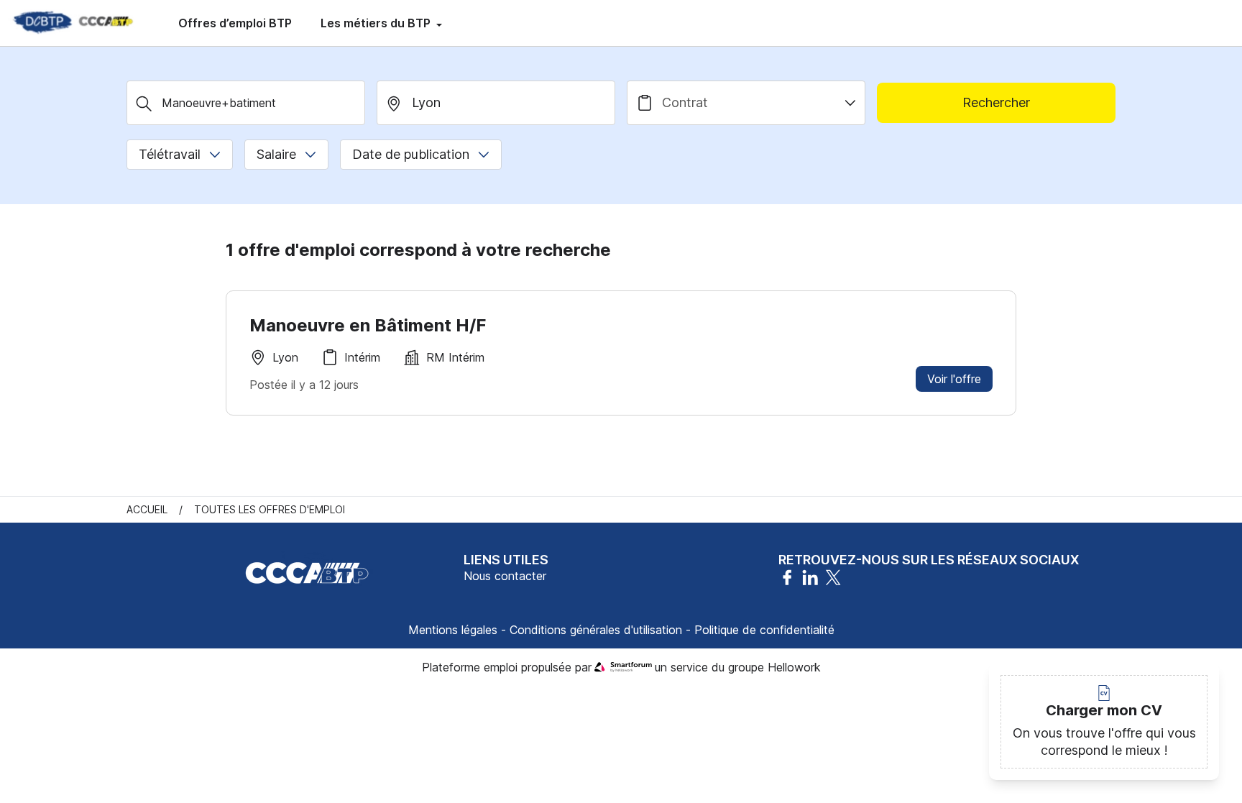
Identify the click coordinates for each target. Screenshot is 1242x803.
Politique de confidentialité (764, 630)
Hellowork (794, 667)
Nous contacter (505, 576)
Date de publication (410, 154)
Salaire (276, 154)
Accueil (146, 509)
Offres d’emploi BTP (235, 23)
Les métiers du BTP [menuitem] (377, 23)
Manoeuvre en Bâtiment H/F (367, 325)
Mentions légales (452, 630)
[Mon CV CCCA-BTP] (72, 23)
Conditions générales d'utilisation (596, 630)
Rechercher (996, 102)
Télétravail (170, 154)
